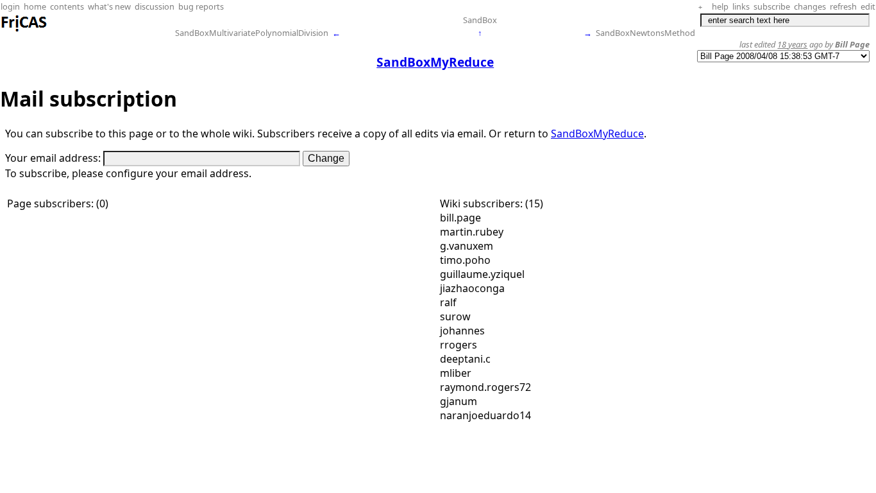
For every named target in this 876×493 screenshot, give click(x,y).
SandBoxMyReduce (597, 133)
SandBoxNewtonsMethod (645, 33)
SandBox (480, 20)
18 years (792, 44)
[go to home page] (24, 29)
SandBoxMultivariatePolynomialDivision (251, 33)
